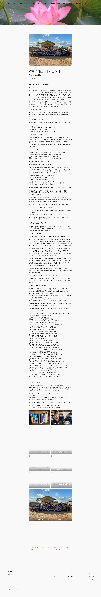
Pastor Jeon (12, 3)
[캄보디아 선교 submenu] (40, 3)
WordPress (16, 589)
